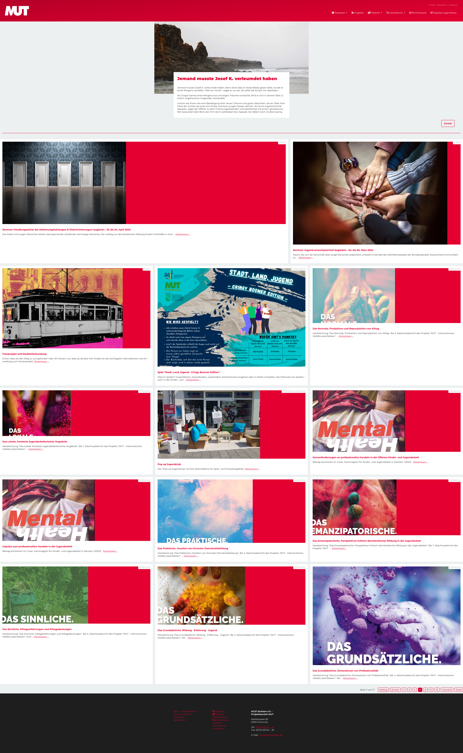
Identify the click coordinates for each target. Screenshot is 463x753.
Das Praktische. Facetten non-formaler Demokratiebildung (193, 548)
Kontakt (432, 5)
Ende (459, 689)
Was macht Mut (182, 714)
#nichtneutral (418, 12)
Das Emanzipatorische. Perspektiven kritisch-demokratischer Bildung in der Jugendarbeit (367, 540)
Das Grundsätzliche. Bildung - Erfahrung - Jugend (187, 630)
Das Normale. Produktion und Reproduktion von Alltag (346, 328)
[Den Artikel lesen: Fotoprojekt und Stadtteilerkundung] (76, 308)
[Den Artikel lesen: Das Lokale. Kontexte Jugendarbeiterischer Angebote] (76, 413)
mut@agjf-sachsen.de (271, 735)
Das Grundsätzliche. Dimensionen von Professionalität (345, 670)
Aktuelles (179, 717)
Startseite (340, 12)
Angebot (359, 12)
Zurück (448, 123)
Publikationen (220, 717)
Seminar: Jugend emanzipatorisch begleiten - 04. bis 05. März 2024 (333, 250)
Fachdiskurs (396, 12)
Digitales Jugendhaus (444, 12)
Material (375, 12)
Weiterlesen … (182, 234)
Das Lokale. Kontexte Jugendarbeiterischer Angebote (34, 441)
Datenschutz (442, 5)
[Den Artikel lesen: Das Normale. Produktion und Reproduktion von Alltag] (387, 295)
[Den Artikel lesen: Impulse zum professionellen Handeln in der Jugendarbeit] (76, 510)
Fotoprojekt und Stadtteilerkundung (24, 353)
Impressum (453, 5)
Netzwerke (179, 720)
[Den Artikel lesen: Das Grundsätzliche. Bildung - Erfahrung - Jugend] (232, 595)
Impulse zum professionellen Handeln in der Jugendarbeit (37, 546)
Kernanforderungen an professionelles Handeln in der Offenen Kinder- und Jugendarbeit (366, 457)
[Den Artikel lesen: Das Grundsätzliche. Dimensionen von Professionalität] (387, 615)
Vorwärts (447, 689)
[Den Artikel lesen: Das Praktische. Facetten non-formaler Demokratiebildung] (232, 511)
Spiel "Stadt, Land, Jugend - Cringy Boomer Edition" (189, 372)
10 (437, 689)
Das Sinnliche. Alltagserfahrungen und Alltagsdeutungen (37, 629)
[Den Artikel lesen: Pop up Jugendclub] (232, 424)
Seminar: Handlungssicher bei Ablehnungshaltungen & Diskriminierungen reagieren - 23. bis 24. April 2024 (66, 229)
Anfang (383, 689)
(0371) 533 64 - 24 (265, 727)
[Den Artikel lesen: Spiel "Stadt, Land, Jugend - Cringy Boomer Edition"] (232, 317)
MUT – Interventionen (185, 711)
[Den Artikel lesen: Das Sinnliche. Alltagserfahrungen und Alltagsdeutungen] (76, 595)
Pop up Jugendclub (169, 464)
